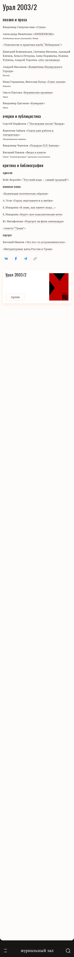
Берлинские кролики (38, 92)
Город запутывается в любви (33, 200)
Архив (15, 297)
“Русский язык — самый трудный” (45, 180)
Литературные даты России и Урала (27, 249)
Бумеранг (37, 103)
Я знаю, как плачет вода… (37, 207)
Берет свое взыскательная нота (40, 214)
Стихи (41, 27)
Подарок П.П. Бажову (44, 145)
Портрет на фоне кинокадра (44, 221)
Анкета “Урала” (14, 228)
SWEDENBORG (43, 34)
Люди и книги (35, 152)
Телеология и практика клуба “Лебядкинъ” (32, 45)
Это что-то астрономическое (45, 242)
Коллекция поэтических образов (25, 193)
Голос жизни (56, 82)
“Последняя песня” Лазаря (45, 124)
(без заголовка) (49, 60)
